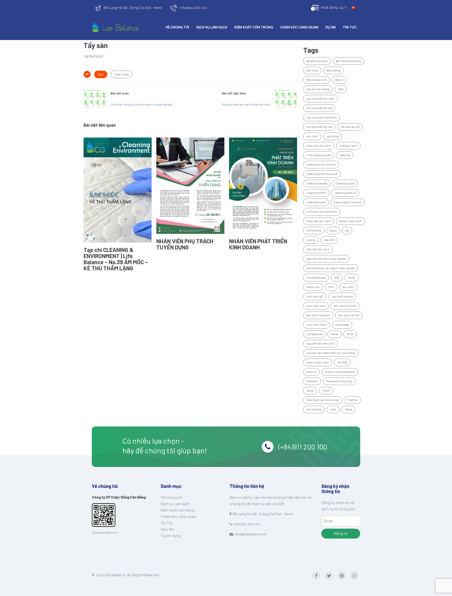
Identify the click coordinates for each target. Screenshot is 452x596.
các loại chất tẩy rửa (319, 127)
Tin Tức (350, 27)
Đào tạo (167, 529)
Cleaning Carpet (317, 183)
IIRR (336, 277)
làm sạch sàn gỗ (349, 315)
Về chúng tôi (177, 27)
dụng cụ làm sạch (350, 221)
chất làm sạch (348, 145)
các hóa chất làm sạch (321, 98)
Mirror (334, 334)
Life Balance (314, 334)
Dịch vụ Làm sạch (211, 27)
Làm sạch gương (342, 296)
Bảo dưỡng (333, 70)
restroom (312, 381)
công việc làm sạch (319, 221)
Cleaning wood (316, 202)
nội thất (342, 362)
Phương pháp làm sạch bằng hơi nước (246, 104)
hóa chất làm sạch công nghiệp (326, 258)
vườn (333, 409)
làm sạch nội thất (345, 306)
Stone (310, 390)
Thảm (326, 390)
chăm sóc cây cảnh (319, 145)
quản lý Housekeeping (340, 371)
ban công (312, 70)
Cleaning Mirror (316, 193)
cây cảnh (312, 136)
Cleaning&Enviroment (348, 202)
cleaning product (345, 193)
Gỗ (347, 230)
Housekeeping (316, 277)
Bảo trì (339, 79)
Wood (348, 409)
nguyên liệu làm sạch (321, 343)
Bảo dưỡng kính (317, 79)
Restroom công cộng (339, 381)
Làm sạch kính (316, 306)
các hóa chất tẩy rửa (319, 108)
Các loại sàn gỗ (349, 127)
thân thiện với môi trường (323, 400)
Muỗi (350, 334)
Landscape (342, 324)
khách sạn (313, 287)
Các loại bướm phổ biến (322, 117)
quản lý (311, 371)
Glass (333, 230)
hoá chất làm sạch (318, 249)
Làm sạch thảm (317, 324)
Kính (331, 287)
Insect (351, 277)
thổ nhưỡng (314, 409)
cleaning (344, 155)
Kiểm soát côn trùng (253, 27)
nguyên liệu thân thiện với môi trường (331, 353)
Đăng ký (341, 533)
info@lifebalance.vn (250, 534)
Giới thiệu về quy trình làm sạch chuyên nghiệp (141, 104)
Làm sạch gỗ (315, 296)
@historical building (348, 61)
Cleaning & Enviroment (321, 164)
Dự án (330, 27)
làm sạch (348, 287)
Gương (311, 240)
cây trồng (333, 136)
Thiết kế (352, 400)
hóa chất (329, 240)
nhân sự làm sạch (318, 362)
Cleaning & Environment (322, 174)
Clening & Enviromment (322, 211)
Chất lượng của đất (319, 155)
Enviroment (314, 230)
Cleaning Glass (345, 183)
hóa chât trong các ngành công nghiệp (331, 268)
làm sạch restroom (318, 315)
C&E (340, 89)
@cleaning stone (317, 61)
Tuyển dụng (171, 536)
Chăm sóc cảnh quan (299, 27)
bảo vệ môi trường (318, 89)
